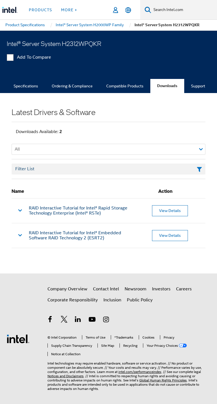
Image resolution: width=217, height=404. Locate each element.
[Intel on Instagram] (106, 320)
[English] (128, 10)
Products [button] (40, 9)
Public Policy (140, 300)
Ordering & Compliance (72, 86)
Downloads (167, 86)
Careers (184, 289)
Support (198, 86)
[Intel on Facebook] (50, 320)
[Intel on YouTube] (92, 320)
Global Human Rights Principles (163, 380)
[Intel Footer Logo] (18, 338)
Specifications (26, 86)
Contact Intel (106, 289)
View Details (170, 210)
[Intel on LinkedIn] (78, 320)
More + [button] (69, 9)
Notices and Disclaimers (65, 376)
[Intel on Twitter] (64, 320)
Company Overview (67, 289)
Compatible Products (125, 86)
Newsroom (135, 289)
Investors (161, 289)
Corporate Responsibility (72, 300)
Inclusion (112, 300)
